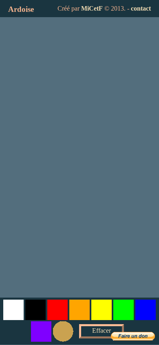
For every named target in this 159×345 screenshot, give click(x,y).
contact (141, 8)
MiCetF (92, 8)
